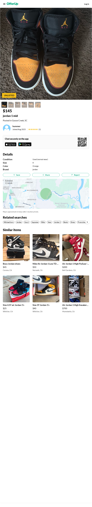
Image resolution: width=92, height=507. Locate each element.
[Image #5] (31, 105)
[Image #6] (38, 105)
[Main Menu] (4, 4)
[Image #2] (11, 105)
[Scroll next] (87, 222)
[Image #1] (4, 105)
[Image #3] (18, 105)
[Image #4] (24, 105)
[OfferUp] (12, 4)
